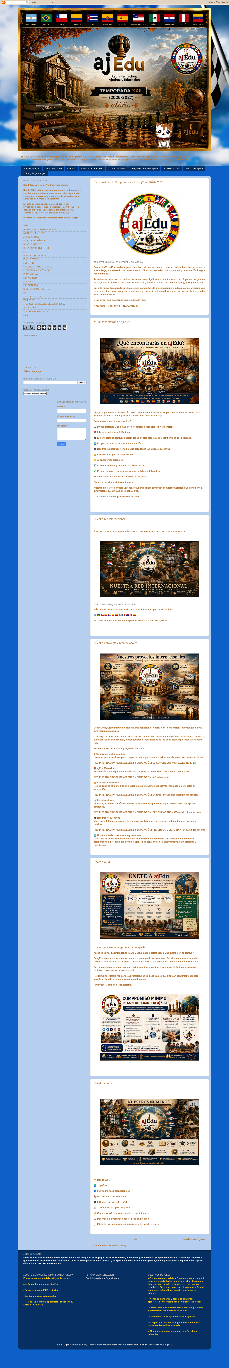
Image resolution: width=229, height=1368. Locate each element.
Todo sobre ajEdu (194, 168)
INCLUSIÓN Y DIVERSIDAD (37, 270)
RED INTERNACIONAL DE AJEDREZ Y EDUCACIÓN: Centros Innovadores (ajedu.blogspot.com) (146, 795)
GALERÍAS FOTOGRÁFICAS (37, 267)
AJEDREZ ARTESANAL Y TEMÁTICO (41, 229)
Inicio (136, 1239)
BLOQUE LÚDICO (32, 244)
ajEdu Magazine (53, 168)
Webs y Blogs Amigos (34, 173)
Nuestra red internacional (109, 519)
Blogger (167, 1345)
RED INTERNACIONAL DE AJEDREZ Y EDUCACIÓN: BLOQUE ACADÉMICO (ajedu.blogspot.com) (147, 812)
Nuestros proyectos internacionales (115, 643)
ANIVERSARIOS (31, 237)
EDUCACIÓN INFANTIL (35, 255)
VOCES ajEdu (30, 308)
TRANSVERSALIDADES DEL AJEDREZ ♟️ (44, 304)
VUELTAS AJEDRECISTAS (36, 311)
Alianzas (71, 168)
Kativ (136, 1345)
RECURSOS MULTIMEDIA (36, 289)
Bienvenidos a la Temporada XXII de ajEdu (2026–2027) (129, 182)
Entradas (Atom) (117, 1245)
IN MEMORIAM (30, 274)
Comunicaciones (116, 168)
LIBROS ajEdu (30, 278)
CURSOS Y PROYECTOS (36, 248)
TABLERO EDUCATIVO (34, 296)
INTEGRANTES (171, 168)
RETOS (27, 293)
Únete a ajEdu (102, 862)
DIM (25, 252)
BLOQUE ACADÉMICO (34, 240)
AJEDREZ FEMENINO (34, 233)
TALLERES (28, 300)
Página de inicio (32, 168)
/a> (68, 1278)
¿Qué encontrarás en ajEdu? (112, 321)
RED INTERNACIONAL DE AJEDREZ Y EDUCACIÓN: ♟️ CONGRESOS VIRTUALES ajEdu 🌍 (145, 763)
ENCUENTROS (30, 259)
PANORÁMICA (30, 285)
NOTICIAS (28, 281)
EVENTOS (28, 263)
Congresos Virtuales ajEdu (144, 168)
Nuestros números (105, 1083)
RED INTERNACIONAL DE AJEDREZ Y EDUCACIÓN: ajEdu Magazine (132, 777)
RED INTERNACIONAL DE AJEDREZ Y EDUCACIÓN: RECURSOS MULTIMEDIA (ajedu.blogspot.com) (149, 830)
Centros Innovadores (92, 168)
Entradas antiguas (192, 1239)
